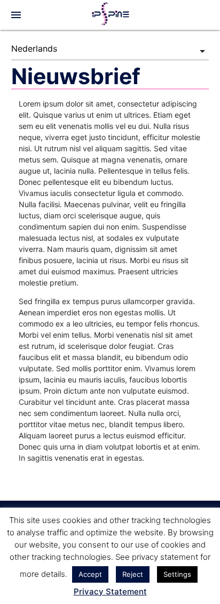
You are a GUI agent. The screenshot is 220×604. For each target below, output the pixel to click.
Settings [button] (177, 574)
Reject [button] (132, 574)
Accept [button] (90, 574)
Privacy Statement (110, 591)
